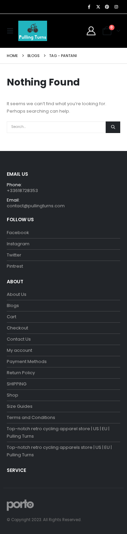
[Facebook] (89, 7)
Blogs (13, 305)
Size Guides (20, 406)
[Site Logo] (32, 31)
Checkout (17, 328)
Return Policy (21, 372)
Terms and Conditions (31, 417)
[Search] (113, 127)
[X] (98, 7)
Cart (11, 316)
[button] (12, 31)
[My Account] (91, 30)
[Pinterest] (107, 7)
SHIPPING (16, 384)
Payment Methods (27, 361)
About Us (16, 294)
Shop (12, 395)
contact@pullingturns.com (36, 206)
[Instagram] (116, 7)
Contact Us (19, 339)
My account (19, 350)
